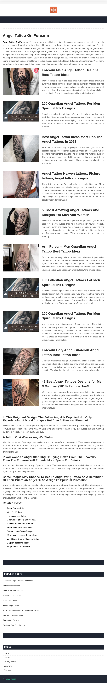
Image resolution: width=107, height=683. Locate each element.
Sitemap (7, 670)
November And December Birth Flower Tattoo (21, 610)
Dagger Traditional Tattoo (18, 543)
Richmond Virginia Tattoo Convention (18, 581)
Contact (7, 657)
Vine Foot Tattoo (14, 512)
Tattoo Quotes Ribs (15, 508)
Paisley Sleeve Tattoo (11, 596)
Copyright (8, 666)
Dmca (6, 653)
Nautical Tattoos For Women (20, 523)
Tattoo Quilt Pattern (11, 620)
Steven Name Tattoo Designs (20, 531)
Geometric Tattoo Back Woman (21, 520)
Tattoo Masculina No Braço (19, 527)
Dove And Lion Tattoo (16, 516)
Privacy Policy (10, 662)
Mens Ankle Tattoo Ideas (13, 591)
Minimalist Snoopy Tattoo (13, 615)
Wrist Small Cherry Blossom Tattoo (23, 539)
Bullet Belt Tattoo (10, 600)
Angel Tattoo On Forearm (15, 42)
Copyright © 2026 (9, 679)
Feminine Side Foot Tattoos (14, 625)
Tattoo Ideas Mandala (11, 586)
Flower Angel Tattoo (11, 605)
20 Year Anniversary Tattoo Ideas (22, 535)
